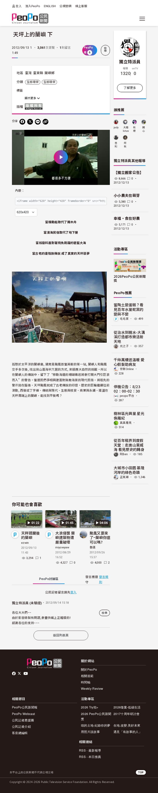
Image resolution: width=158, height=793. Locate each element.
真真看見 (126, 423)
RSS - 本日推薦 (90, 756)
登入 (19, 6)
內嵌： (19, 190)
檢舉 (105, 49)
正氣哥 (124, 477)
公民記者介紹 (21, 726)
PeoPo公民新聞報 (24, 707)
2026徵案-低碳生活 (127, 707)
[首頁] (30, 19)
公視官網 (65, 6)
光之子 (124, 346)
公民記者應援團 (23, 720)
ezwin (25, 543)
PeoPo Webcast (23, 714)
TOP (141, 772)
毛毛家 (124, 319)
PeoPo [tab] (48, 579)
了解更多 (130, 88)
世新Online (127, 369)
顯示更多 (31, 98)
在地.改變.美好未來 (126, 725)
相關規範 (87, 676)
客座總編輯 (20, 733)
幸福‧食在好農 (127, 218)
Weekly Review (92, 688)
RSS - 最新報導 (90, 750)
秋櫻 (134, 129)
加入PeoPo (32, 6)
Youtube (26, 674)
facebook (14, 674)
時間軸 (85, 682)
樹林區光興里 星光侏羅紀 (129, 415)
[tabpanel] (61, 609)
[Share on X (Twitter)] (30, 122)
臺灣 (28, 73)
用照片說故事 (90, 731)
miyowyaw (62, 547)
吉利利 (116, 145)
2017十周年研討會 (126, 714)
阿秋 (125, 145)
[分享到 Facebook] (22, 122)
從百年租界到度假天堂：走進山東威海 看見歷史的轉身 (129, 445)
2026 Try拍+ (89, 707)
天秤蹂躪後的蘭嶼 (30, 535)
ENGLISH (50, 6)
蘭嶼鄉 (50, 73)
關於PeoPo (89, 669)
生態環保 (33, 82)
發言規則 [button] (103, 579)
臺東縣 (38, 73)
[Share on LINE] (38, 122)
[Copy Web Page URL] (45, 122)
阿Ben (124, 454)
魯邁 (93, 547)
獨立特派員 (130, 61)
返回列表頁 (61, 635)
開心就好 (143, 129)
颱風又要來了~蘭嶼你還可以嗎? (100, 537)
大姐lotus (126, 129)
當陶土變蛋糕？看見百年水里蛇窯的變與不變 (129, 309)
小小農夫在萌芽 (127, 195)
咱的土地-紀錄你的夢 (95, 725)
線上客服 (81, 6)
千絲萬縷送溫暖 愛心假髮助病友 (129, 362)
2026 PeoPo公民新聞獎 (96, 716)
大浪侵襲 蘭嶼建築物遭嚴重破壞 (65, 537)
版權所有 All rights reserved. (34, 106)
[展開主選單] (142, 19)
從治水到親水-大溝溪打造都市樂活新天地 (129, 337)
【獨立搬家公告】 (129, 172)
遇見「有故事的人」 (127, 731)
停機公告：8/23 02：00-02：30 (127, 389)
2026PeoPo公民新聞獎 (130, 278)
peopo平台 (127, 396)
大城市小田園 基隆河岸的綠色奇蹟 (129, 470)
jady (116, 127)
